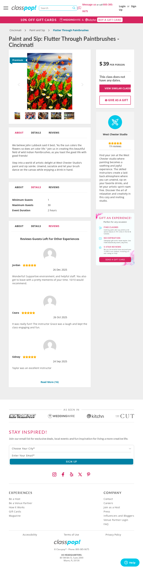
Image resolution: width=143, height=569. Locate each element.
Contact (108, 499)
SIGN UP (71, 461)
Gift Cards (15, 511)
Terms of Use (71, 534)
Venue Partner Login (116, 520)
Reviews (54, 132)
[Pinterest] (88, 474)
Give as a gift (117, 100)
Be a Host (14, 499)
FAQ (106, 524)
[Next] (81, 81)
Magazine (15, 515)
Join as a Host (112, 507)
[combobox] (71, 448)
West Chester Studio (115, 134)
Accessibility (30, 534)
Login (122, 6)
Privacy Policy (113, 534)
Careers (108, 503)
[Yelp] (71, 474)
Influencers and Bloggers (119, 515)
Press (107, 511)
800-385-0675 (82, 549)
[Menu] (5, 8)
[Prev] (18, 81)
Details (36, 132)
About (19, 132)
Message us (89, 4)
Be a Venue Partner (20, 503)
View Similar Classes (118, 88)
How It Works (17, 507)
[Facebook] (63, 474)
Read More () (50, 382)
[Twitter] (80, 474)
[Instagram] (54, 474)
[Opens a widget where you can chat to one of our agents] (130, 562)
